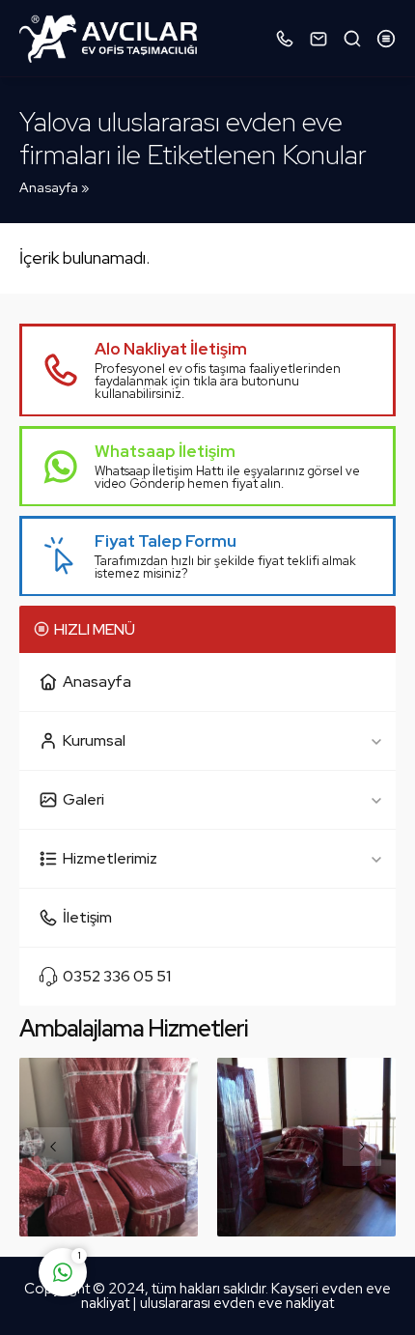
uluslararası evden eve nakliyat (237, 1303)
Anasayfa (48, 187)
